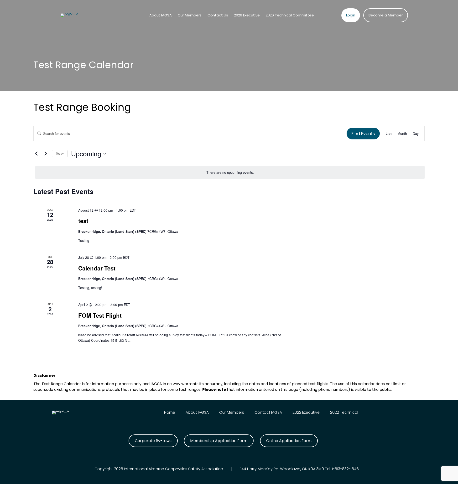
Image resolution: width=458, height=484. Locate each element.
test (83, 221)
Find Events (363, 134)
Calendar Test (96, 268)
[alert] (230, 172)
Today (60, 153)
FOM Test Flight (100, 315)
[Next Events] (45, 154)
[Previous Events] (36, 154)
